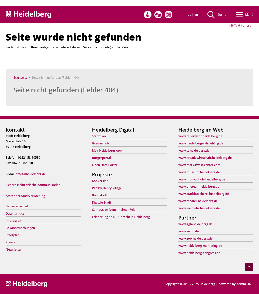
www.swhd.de (188, 231)
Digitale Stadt (101, 202)
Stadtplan (13, 235)
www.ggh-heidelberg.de (195, 224)
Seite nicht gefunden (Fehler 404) (65, 90)
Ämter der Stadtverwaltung (25, 196)
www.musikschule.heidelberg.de (201, 179)
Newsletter (14, 249)
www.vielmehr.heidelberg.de (199, 208)
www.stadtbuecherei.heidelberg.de (203, 194)
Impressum (14, 221)
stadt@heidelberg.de (31, 174)
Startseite (20, 77)
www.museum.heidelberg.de (199, 172)
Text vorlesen (243, 25)
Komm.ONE (244, 284)
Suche (221, 15)
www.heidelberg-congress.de (199, 253)
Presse (10, 242)
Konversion (100, 181)
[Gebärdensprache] (158, 14)
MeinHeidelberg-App (107, 150)
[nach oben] (249, 267)
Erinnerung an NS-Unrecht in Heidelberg (121, 217)
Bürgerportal (101, 158)
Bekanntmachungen (20, 228)
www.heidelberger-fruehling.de (200, 143)
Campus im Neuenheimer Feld (114, 210)
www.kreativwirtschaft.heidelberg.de (205, 158)
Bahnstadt (99, 195)
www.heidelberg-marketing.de (200, 246)
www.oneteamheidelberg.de (198, 186)
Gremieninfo (101, 143)
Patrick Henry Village (107, 188)
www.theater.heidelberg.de (198, 201)
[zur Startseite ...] (26, 284)
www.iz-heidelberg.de (194, 150)
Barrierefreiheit (17, 206)
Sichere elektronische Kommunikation (33, 185)
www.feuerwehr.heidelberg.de (200, 136)
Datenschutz (15, 213)
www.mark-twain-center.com (199, 165)
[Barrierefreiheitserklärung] (147, 14)
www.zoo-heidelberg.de (195, 238)
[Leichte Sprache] (168, 14)
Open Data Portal (104, 165)
